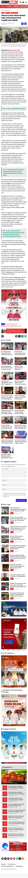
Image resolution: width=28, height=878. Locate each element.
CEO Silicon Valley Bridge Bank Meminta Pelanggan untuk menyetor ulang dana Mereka (16, 811)
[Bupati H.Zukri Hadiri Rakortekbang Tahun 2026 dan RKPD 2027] (21, 420)
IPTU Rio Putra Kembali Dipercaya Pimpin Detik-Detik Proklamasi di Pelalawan (20, 353)
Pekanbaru (8, 12)
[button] (20, 2)
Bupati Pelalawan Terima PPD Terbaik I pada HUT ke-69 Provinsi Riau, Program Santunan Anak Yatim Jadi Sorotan (7, 368)
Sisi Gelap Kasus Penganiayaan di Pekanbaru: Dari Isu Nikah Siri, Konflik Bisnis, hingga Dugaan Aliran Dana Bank (7, 353)
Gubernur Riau (7, 326)
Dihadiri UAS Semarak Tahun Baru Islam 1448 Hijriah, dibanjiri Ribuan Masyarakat (7, 412)
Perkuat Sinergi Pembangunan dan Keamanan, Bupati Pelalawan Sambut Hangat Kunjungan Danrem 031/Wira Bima (6, 427)
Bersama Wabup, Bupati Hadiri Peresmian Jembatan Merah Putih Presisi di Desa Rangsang (21, 382)
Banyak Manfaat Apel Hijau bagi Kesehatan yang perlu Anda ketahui (16, 834)
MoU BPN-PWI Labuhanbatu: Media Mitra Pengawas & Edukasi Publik (7, 382)
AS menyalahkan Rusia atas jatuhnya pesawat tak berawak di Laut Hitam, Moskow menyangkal (16, 805)
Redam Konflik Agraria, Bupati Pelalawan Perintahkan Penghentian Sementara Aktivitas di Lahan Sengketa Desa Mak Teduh (20, 368)
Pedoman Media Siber (7, 866)
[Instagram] (14, 858)
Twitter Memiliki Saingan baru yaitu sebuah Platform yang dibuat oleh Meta (16, 822)
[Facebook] (16, 336)
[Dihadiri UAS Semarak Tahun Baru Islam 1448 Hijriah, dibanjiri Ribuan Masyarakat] (7, 405)
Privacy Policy (11, 864)
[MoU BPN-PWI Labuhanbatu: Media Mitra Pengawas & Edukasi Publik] (7, 376)
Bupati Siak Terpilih (12, 324)
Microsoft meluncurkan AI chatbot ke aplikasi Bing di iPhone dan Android (15, 828)
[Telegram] (22, 336)
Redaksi (3, 864)
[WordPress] (11, 858)
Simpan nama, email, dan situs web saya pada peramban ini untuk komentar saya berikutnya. (14, 494)
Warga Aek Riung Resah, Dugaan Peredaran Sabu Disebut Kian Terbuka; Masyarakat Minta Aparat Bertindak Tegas (20, 412)
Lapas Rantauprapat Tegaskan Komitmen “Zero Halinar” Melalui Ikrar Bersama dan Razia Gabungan (7, 441)
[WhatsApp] (25, 336)
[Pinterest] (8, 858)
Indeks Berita (19, 866)
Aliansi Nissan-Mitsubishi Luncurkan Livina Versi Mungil (16, 793)
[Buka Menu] (23, 2)
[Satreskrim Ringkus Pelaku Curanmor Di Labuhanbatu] (21, 390)
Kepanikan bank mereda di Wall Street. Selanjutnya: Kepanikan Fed (16, 817)
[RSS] (22, 858)
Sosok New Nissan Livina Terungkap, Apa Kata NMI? (15, 799)
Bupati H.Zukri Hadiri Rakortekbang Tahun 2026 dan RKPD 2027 (21, 427)
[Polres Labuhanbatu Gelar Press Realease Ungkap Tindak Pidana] (21, 434)
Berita (3, 12)
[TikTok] (20, 858)
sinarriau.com (4, 23)
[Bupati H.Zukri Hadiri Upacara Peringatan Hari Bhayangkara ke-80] (7, 390)
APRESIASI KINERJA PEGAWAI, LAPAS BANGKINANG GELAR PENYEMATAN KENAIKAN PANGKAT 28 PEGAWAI (6, 456)
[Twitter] (19, 336)
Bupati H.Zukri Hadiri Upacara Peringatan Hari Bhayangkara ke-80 (7, 397)
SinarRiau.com (17, 326)
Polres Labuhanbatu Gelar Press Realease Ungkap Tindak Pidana (21, 441)
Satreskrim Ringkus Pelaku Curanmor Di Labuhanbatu (20, 397)
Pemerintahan (15, 12)
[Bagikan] (25, 23)
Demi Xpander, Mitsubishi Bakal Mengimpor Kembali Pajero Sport (15, 787)
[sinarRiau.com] (9, 2)
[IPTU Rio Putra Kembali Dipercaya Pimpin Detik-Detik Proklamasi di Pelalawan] (21, 346)
